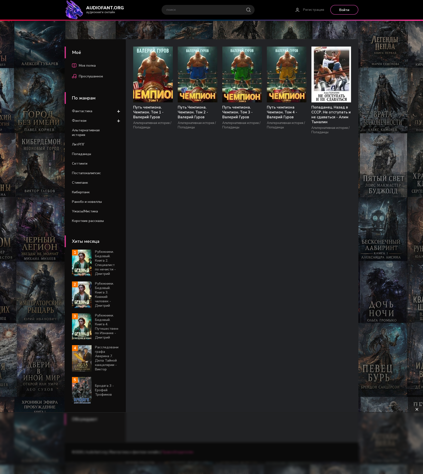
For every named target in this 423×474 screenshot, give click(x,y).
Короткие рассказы (88, 221)
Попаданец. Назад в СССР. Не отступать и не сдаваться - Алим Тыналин (331, 114)
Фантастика (82, 111)
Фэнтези (79, 120)
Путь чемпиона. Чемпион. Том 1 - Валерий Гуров (148, 112)
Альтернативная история (86, 132)
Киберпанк (81, 192)
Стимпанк (80, 182)
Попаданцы (81, 154)
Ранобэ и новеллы (87, 201)
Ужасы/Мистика (85, 211)
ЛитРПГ (78, 144)
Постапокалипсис (86, 173)
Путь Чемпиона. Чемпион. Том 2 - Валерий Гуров (193, 112)
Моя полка (87, 65)
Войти (344, 10)
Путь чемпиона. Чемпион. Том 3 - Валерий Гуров (237, 112)
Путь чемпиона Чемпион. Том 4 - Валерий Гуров (282, 112)
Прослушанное (91, 76)
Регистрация (313, 9)
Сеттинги (79, 163)
